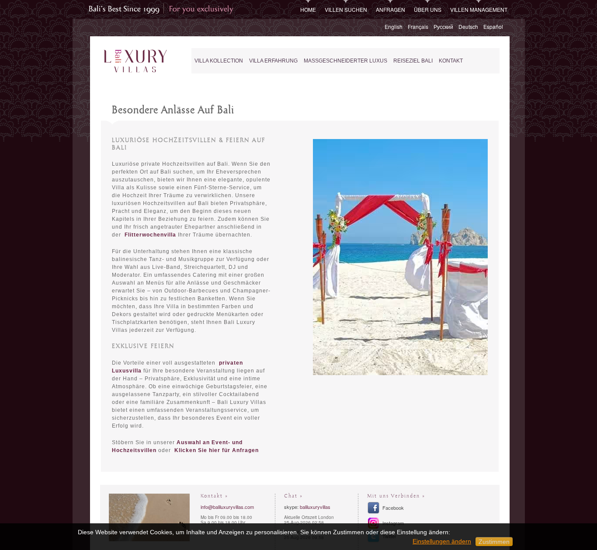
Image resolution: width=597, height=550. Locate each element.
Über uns (427, 9)
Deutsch (468, 26)
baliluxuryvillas (315, 506)
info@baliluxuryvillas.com (227, 506)
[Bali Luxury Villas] (135, 61)
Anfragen (390, 9)
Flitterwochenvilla (150, 235)
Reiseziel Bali (413, 61)
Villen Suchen (346, 9)
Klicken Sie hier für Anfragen (216, 450)
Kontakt (451, 61)
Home (308, 9)
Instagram (393, 522)
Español (493, 26)
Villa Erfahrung (273, 61)
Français (418, 26)
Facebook (393, 507)
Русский (443, 26)
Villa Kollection (218, 61)
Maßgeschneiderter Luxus (345, 61)
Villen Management (478, 9)
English (394, 26)
